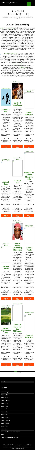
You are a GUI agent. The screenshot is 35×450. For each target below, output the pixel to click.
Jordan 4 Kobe (4, 403)
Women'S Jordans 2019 (11, 53)
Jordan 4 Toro (6, 88)
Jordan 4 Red (29, 151)
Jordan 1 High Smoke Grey (6, 331)
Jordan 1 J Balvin (5, 394)
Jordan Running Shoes (18, 444)
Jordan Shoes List (5, 397)
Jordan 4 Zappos (5, 392)
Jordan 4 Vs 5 (4, 414)
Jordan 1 (3, 434)
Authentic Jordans (5, 409)
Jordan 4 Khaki (23, 67)
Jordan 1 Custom (5, 417)
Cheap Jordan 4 (17, 64)
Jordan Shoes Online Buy (9, 17)
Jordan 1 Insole (17, 82)
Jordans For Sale (17, 303)
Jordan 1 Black (4, 411)
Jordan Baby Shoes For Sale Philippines (10, 431)
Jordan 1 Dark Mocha (7, 447)
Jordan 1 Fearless (5, 400)
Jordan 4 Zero (4, 429)
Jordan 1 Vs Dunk (20, 448)
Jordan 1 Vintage (5, 423)
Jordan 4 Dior (4, 406)
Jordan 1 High (4, 426)
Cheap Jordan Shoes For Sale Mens (9, 437)
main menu (33, 4)
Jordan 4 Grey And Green (9, 3)
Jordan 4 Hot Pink (16, 447)
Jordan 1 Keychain (5, 420)
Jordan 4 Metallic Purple (7, 28)
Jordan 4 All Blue (24, 447)
